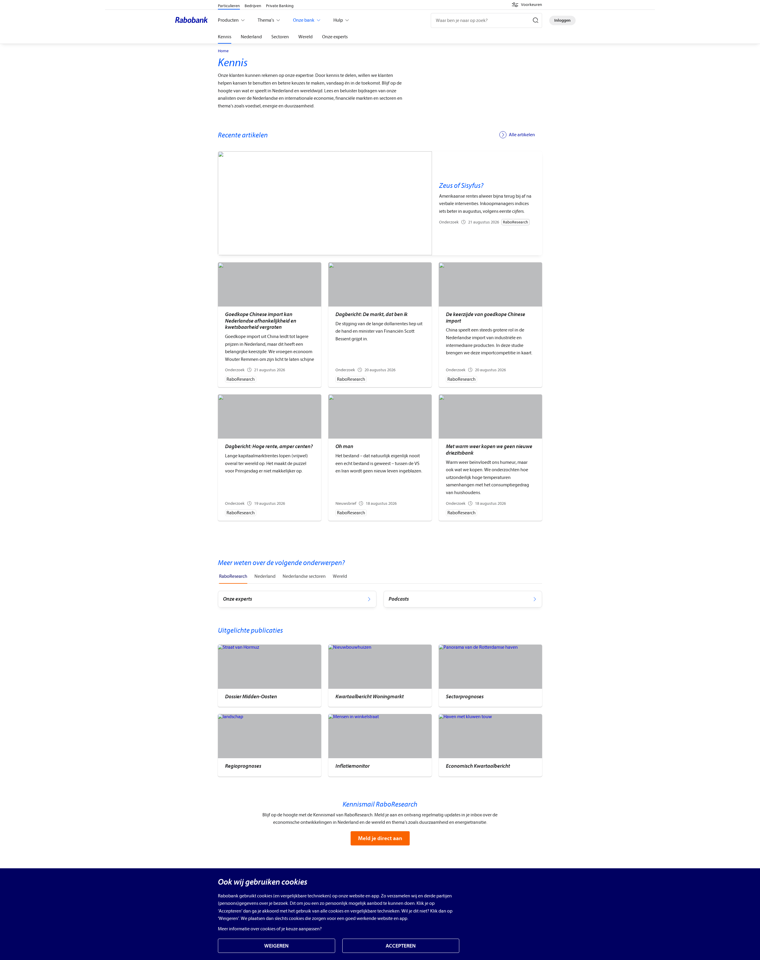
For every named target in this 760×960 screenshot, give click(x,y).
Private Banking (280, 5)
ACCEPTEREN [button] (401, 946)
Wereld (305, 36)
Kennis (224, 36)
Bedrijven (253, 5)
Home (223, 51)
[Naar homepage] (193, 20)
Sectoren (280, 36)
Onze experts (335, 36)
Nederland (251, 36)
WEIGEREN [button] (276, 946)
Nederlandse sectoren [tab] (304, 576)
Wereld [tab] (340, 576)
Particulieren (229, 5)
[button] (527, 4)
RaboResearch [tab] (233, 576)
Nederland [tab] (265, 576)
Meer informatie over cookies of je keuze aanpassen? (270, 929)
